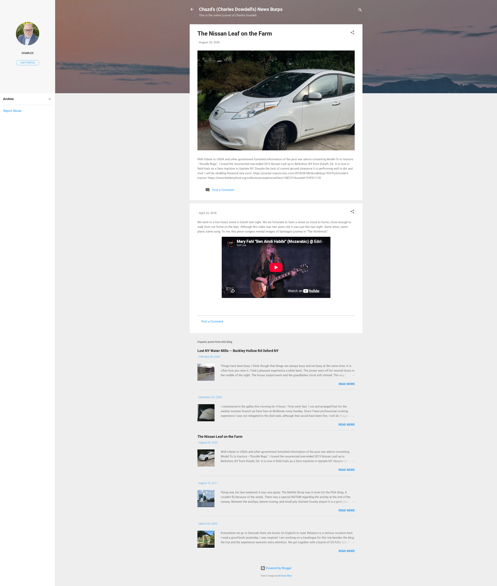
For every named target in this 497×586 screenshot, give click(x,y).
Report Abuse (12, 111)
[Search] (360, 11)
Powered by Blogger (278, 568)
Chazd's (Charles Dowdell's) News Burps (240, 9)
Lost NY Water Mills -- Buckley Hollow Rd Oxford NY (238, 351)
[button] (352, 33)
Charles (28, 53)
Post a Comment (212, 321)
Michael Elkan (285, 576)
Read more (347, 384)
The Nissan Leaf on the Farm (234, 33)
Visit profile (27, 62)
